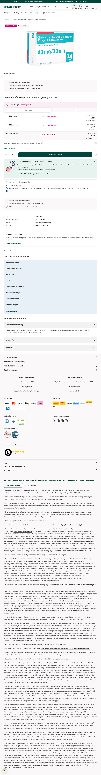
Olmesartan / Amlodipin (44, 222)
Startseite (6, 19)
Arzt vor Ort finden (50, 174)
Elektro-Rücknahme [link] (70, 480)
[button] (30, 174)
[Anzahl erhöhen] (12, 154)
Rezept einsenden (35, 333)
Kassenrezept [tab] (27, 110)
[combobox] (48, 6)
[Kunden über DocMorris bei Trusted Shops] (15, 452)
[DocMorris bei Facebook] (58, 420)
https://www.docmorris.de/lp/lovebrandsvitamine (21, 628)
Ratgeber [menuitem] (38, 13)
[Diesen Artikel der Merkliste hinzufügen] (95, 154)
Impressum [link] (90, 480)
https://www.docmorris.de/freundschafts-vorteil (75, 551)
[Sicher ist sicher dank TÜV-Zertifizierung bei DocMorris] (7, 421)
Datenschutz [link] (42, 480)
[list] (50, 48)
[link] (7, 434)
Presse (21, 480)
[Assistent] (4, 770)
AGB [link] (27, 480)
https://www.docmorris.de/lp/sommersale (75, 525)
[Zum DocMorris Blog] (54, 420)
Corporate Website (11, 480)
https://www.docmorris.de (23, 531)
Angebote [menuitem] (19, 13)
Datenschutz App (55, 480)
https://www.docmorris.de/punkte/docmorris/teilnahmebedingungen (65, 648)
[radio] (6, 116)
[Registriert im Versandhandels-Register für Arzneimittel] (21, 422)
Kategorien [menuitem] (7, 13)
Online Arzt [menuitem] (28, 13)
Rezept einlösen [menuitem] (51, 13)
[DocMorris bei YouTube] (66, 420)
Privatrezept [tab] (74, 110)
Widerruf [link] (33, 480)
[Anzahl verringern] (6, 154)
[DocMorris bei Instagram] (62, 420)
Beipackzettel (12, 311)
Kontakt (81, 480)
